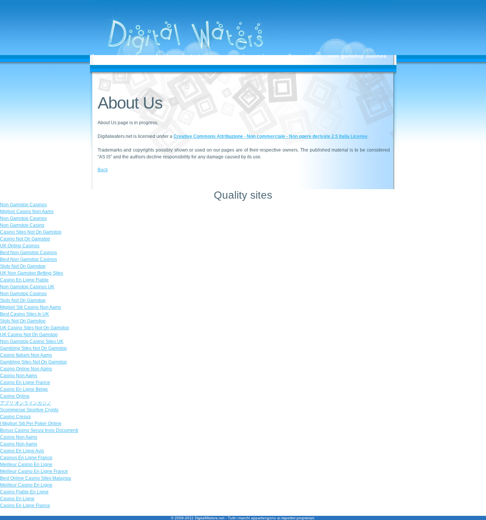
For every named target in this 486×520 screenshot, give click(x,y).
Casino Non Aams (18, 375)
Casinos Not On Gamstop (141, 62)
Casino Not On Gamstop (25, 239)
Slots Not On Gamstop (23, 266)
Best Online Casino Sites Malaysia (35, 478)
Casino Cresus (15, 416)
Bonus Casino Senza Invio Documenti (39, 430)
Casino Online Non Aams (26, 368)
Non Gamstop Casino (243, 56)
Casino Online (15, 396)
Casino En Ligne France (25, 382)
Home (99, 56)
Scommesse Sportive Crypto (29, 410)
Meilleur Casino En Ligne (26, 464)
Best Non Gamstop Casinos (28, 252)
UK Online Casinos (19, 245)
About (160, 56)
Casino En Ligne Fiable (24, 280)
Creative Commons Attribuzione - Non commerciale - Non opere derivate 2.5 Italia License (271, 136)
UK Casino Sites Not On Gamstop (34, 327)
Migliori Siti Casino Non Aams (30, 307)
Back (103, 169)
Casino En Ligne (17, 498)
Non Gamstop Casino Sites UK (31, 341)
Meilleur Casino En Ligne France (34, 471)
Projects (129, 56)
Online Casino (300, 56)
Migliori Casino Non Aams (27, 211)
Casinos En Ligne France (26, 457)
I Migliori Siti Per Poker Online (31, 423)
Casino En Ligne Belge (24, 389)
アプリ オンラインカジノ (25, 403)
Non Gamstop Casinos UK (27, 286)
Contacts (192, 56)
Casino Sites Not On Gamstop (31, 232)
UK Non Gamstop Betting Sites (31, 273)
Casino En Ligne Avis (22, 451)
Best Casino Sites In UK (24, 314)
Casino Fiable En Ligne (24, 492)
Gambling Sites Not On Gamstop (33, 348)
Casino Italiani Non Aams (26, 355)
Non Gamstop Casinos (211, 62)
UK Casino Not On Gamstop (29, 334)
